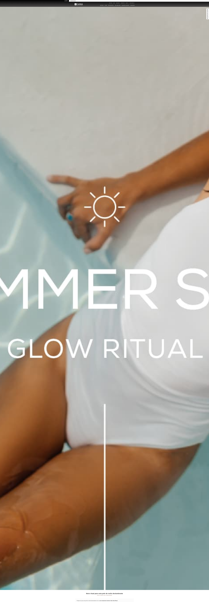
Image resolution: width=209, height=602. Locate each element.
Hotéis (106, 5)
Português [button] (132, 3)
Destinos (102, 5)
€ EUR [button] (127, 3)
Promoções (132, 5)
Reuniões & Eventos (125, 5)
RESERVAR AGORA (207, 14)
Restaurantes (111, 5)
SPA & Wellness (118, 5)
